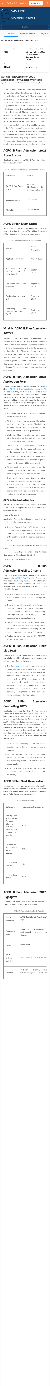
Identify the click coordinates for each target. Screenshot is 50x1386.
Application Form (28, 33)
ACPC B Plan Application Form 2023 (28, 389)
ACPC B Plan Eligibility (25, 578)
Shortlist (25, 27)
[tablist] (25, 33)
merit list (20, 666)
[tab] (11, 33)
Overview (11, 33)
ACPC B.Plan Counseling (17, 744)
